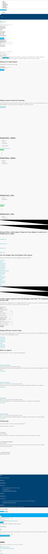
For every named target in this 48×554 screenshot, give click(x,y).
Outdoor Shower (40, 57)
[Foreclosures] (5, 35)
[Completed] (5, 31)
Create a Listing (3, 9)
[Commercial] (4, 28)
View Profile (2, 371)
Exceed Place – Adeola (7, 138)
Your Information (4, 309)
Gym (19, 57)
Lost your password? (13, 520)
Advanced (2, 37)
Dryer (16, 57)
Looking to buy (3, 239)
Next (4, 107)
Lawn (28, 57)
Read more (2, 480)
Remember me (4, 520)
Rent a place (3, 248)
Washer (25, 58)
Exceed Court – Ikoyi (7, 195)
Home (3, 1)
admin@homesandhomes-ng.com (9, 491)
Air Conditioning (4, 57)
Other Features (3, 55)
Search (2, 38)
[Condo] (4, 29)
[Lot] (4, 30)
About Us (4, 3)
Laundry (23, 57)
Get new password (4, 535)
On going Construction (5, 148)
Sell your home (3, 243)
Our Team (4, 6)
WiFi (29, 58)
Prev (1, 107)
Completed (2, 204)
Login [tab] (3, 514)
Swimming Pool (13, 58)
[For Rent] (5, 33)
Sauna (7, 58)
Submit (2, 326)
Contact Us (4, 7)
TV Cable (20, 58)
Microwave (32, 57)
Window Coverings (35, 58)
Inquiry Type (2, 306)
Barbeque (11, 57)
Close (6, 511)
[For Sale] (5, 34)
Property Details (3, 317)
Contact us (2, 493)
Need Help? (2, 252)
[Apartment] (4, 26)
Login (3, 12)
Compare (2, 511)
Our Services (5, 4)
